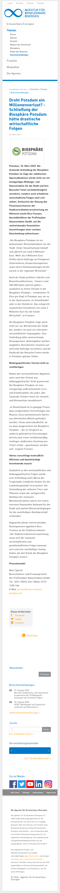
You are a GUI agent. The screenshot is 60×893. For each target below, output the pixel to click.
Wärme (13, 37)
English (40, 3)
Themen (11, 30)
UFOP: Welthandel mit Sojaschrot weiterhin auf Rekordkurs (29, 705)
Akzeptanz (15, 48)
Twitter (18, 619)
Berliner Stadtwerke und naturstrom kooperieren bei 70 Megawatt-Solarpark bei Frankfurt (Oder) (31, 695)
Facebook (19, 615)
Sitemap (25, 792)
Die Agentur (14, 73)
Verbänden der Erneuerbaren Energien (27, 859)
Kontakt (19, 3)
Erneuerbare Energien (20, 24)
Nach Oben (32, 635)
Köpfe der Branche (19, 51)
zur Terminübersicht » (37, 758)
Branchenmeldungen (19, 55)
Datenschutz (38, 792)
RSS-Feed (15, 792)
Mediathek (13, 67)
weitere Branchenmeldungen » (24, 712)
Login (10, 3)
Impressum (51, 792)
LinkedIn (19, 622)
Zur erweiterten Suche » (21, 734)
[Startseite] (27, 13)
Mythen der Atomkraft (20, 44)
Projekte (12, 60)
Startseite (34, 89)
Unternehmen (33, 856)
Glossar (30, 3)
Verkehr (14, 41)
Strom (13, 34)
